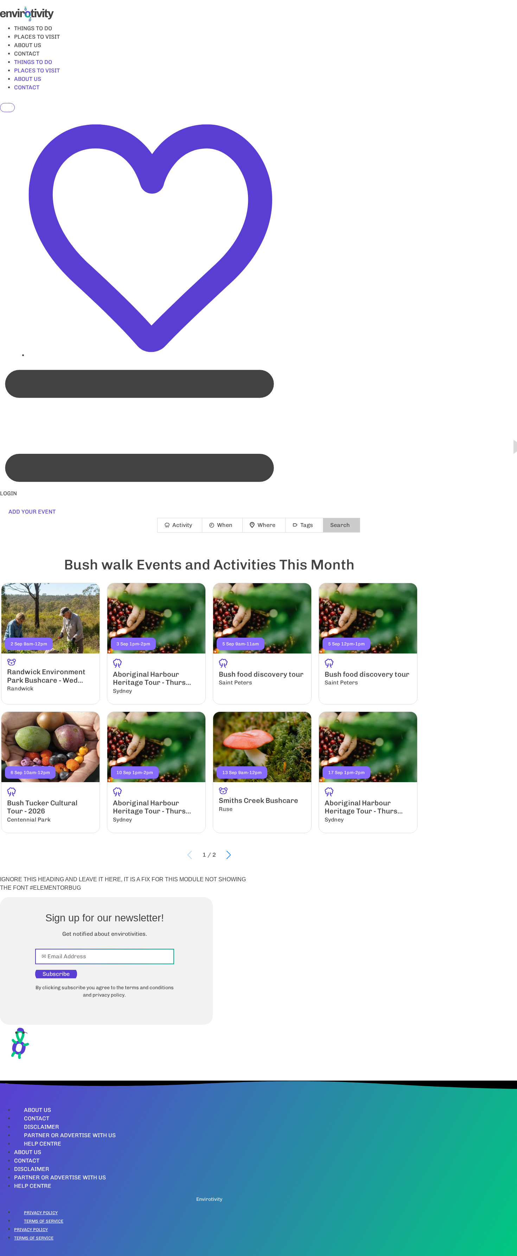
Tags (306, 525)
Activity (182, 525)
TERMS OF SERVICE (43, 1221)
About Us (37, 1110)
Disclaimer (41, 1126)
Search (340, 525)
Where (266, 525)
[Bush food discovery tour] (262, 643)
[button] (228, 855)
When (224, 525)
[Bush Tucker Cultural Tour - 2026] (50, 772)
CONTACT (26, 53)
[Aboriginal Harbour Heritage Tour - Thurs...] (156, 643)
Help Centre (42, 1143)
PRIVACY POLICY (41, 1212)
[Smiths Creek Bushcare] (262, 772)
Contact (36, 1118)
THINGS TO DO (33, 28)
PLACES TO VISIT (37, 36)
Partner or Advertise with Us (70, 1135)
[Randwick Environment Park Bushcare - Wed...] (50, 643)
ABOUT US (27, 45)
